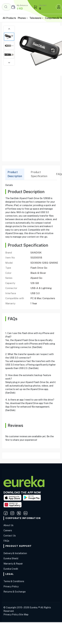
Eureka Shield (10, 558)
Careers (7, 530)
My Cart (42, 5)
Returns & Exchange (14, 591)
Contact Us (9, 535)
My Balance (22, 5)
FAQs (6, 540)
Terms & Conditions (13, 581)
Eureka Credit (10, 568)
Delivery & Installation (15, 553)
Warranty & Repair (13, 563)
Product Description (15, 174)
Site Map (23, 614)
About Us (8, 525)
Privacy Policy (11, 586)
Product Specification (39, 174)
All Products (9, 18)
